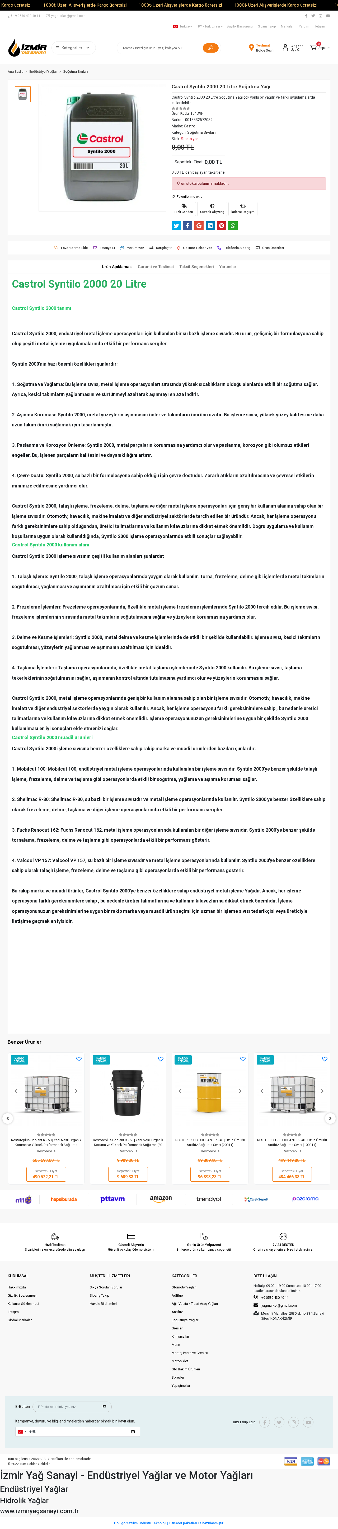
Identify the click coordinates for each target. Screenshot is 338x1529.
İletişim (319, 26)
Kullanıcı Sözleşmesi (23, 1304)
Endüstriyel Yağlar (185, 1320)
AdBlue (177, 1295)
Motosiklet (180, 1361)
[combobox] (22, 1431)
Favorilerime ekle (189, 197)
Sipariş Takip (267, 26)
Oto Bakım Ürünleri (186, 1369)
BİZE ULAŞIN (265, 1276)
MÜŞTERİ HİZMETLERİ (110, 1276)
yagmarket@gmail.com (279, 1305)
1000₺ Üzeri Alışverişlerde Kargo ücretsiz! (85, 5)
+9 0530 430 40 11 (275, 1298)
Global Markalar (20, 1320)
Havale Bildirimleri (103, 1304)
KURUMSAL (18, 1276)
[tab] (117, 267)
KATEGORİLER (184, 1276)
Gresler (177, 1328)
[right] (330, 1118)
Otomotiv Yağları (184, 1287)
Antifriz (177, 1312)
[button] (319, 48)
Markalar (287, 26)
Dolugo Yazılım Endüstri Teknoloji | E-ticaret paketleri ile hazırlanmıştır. (169, 1523)
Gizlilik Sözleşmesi (22, 1295)
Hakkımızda (17, 1287)
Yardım (304, 26)
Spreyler (178, 1377)
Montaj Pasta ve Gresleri (190, 1353)
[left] (7, 1118)
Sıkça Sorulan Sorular (106, 1287)
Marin (176, 1345)
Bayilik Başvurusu (240, 26)
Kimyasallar (180, 1336)
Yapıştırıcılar (181, 1386)
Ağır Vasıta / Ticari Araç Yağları (195, 1304)
